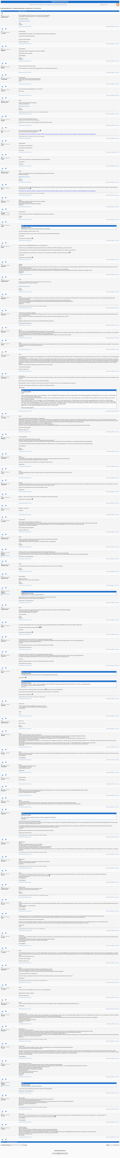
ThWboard (59, 1153)
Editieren (113, 26)
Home (53, 4)
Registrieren (32, 4)
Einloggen (37, 4)
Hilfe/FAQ (41, 4)
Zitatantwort (108, 26)
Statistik (57, 4)
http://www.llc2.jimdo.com (24, 21)
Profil (20, 26)
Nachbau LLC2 (29, 8)
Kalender (61, 4)
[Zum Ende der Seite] (2, 13)
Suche (45, 4)
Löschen (117, 26)
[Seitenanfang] (2, 29)
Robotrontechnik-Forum (6, 8)
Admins (65, 4)
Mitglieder (49, 4)
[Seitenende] (5, 29)
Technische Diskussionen (19, 8)
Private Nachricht (25, 26)
